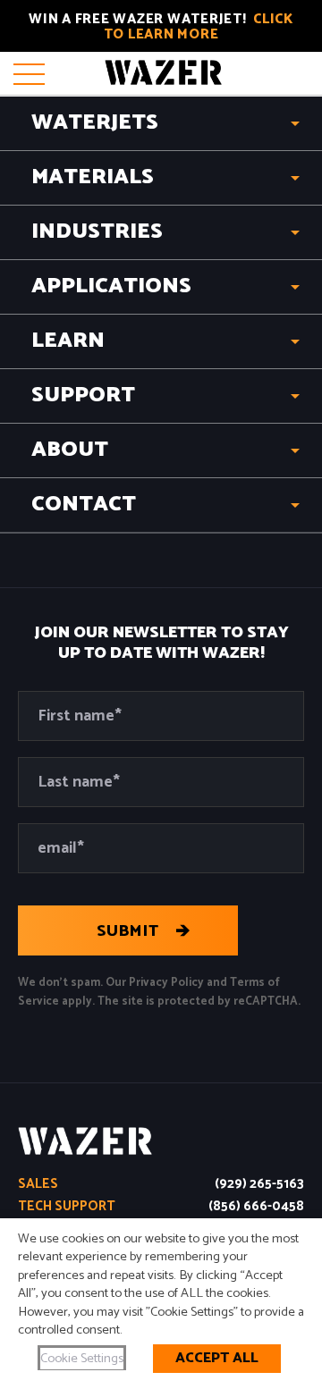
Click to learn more (198, 27)
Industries (97, 232)
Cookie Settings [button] (81, 1358)
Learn (68, 341)
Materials (92, 177)
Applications (111, 286)
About (69, 450)
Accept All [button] (216, 1358)
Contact (83, 504)
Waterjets (94, 122)
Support (83, 395)
